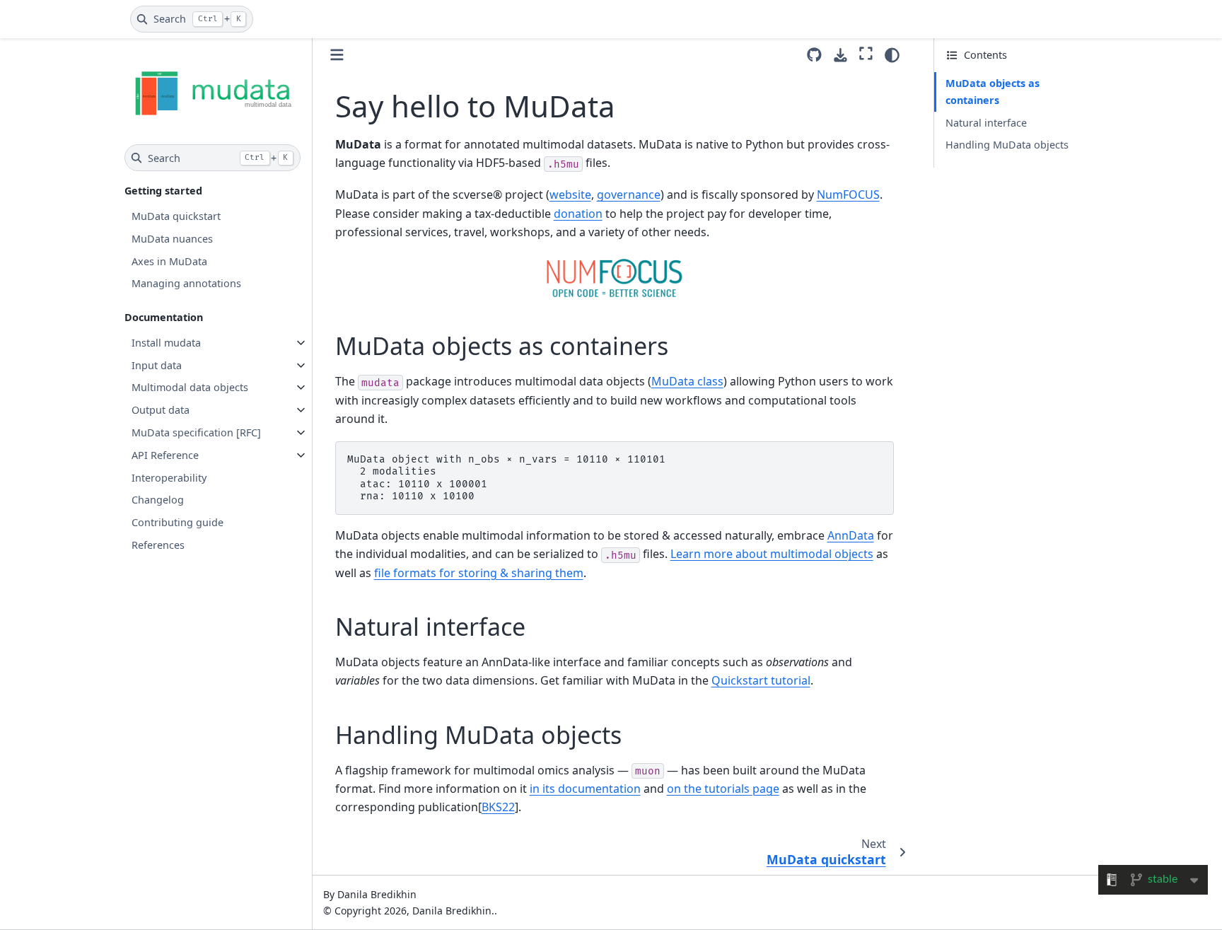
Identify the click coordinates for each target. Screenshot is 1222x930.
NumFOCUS (848, 194)
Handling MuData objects (1007, 144)
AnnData (850, 535)
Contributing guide (177, 522)
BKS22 (498, 807)
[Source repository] (814, 55)
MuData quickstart (176, 216)
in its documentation (585, 788)
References (158, 545)
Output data (161, 410)
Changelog (158, 499)
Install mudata (166, 342)
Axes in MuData (169, 261)
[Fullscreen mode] (866, 53)
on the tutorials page (723, 788)
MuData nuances (172, 238)
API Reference (165, 455)
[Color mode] (892, 55)
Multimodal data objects (190, 387)
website (570, 194)
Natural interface (986, 122)
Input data (157, 365)
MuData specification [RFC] (196, 432)
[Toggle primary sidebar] (337, 55)
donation (578, 213)
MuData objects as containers (992, 91)
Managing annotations (186, 283)
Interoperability (169, 477)
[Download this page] (840, 55)
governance (629, 194)
